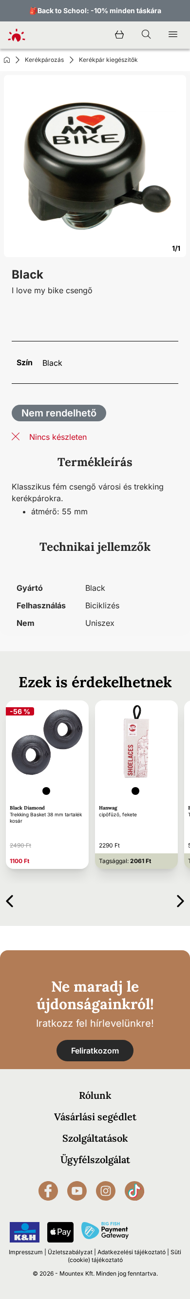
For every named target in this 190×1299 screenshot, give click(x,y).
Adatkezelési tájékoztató (131, 1252)
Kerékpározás (44, 59)
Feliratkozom (95, 1050)
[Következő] (180, 899)
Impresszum (26, 1252)
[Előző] (9, 899)
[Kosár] (119, 35)
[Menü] (173, 35)
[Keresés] (146, 35)
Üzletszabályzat (70, 1252)
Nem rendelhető (58, 413)
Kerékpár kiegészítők (108, 59)
